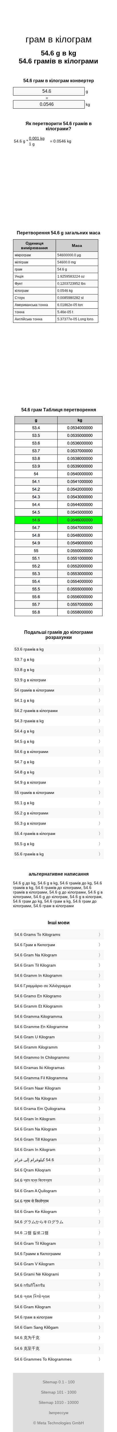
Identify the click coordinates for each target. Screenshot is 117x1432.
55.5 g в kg (24, 843)
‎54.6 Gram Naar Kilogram (37, 1088)
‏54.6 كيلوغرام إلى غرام (34, 1159)
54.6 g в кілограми (31, 751)
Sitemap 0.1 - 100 (59, 1382)
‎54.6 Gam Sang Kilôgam (36, 1327)
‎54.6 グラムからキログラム (38, 1222)
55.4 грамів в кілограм (34, 833)
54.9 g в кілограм (30, 782)
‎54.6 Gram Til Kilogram (35, 965)
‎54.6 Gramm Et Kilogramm (38, 1006)
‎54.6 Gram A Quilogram (35, 1190)
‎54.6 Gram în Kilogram (34, 1119)
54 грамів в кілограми (34, 690)
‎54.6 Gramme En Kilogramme (41, 1026)
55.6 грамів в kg (29, 854)
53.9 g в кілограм (30, 680)
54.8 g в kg (24, 772)
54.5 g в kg (24, 741)
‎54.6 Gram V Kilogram (34, 1264)
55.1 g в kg (24, 802)
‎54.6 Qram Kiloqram (32, 1170)
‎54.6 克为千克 (26, 1337)
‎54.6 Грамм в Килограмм (37, 1253)
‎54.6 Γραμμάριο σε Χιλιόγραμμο (42, 985)
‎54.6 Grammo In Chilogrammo (41, 1057)
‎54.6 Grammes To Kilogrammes (43, 1359)
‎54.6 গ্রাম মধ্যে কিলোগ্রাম (33, 1180)
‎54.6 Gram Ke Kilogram (35, 1211)
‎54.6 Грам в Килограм (34, 944)
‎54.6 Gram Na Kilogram (35, 955)
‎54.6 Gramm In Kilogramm (38, 975)
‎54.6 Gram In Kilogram (34, 1149)
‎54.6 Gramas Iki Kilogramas (39, 1067)
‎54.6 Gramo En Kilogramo (37, 996)
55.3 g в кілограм (30, 823)
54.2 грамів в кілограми (36, 710)
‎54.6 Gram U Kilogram (34, 1037)
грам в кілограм (59, 39)
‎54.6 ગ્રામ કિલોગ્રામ (32, 1296)
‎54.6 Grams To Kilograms (37, 934)
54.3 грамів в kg (29, 721)
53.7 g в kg (24, 659)
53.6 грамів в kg (29, 649)
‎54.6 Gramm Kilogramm (36, 1047)
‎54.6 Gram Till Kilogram (35, 1139)
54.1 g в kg (24, 700)
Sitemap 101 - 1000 (58, 1392)
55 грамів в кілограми (34, 792)
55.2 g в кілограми (31, 813)
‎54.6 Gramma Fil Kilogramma (41, 1078)
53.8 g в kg (24, 669)
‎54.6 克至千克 (26, 1348)
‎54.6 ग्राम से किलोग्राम (31, 1201)
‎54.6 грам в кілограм (33, 1317)
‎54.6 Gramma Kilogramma (38, 1016)
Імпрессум (58, 1412)
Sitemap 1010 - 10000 (59, 1402)
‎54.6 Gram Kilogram (32, 1307)
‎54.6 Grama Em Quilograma (39, 1108)
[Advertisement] (58, 14)
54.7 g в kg (24, 762)
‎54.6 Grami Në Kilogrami (36, 1274)
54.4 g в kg (24, 731)
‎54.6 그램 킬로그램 (31, 1232)
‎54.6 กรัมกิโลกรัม (29, 1285)
